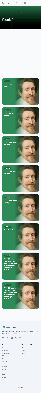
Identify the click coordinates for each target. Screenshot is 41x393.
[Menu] (25, 3)
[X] (16, 338)
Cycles (24, 350)
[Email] (20, 338)
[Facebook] (3, 338)
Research (17, 13)
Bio (3, 358)
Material (5, 356)
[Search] (8, 3)
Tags (23, 353)
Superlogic (5, 353)
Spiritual (4, 361)
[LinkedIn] (12, 338)
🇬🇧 (19, 387)
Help (3, 374)
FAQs (4, 377)
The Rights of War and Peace (12, 15)
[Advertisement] (20, 50)
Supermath (5, 350)
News (4, 369)
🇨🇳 (22, 387)
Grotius (25, 13)
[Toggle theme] (12, 3)
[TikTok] (7, 338)
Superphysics (7, 13)
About (4, 372)
